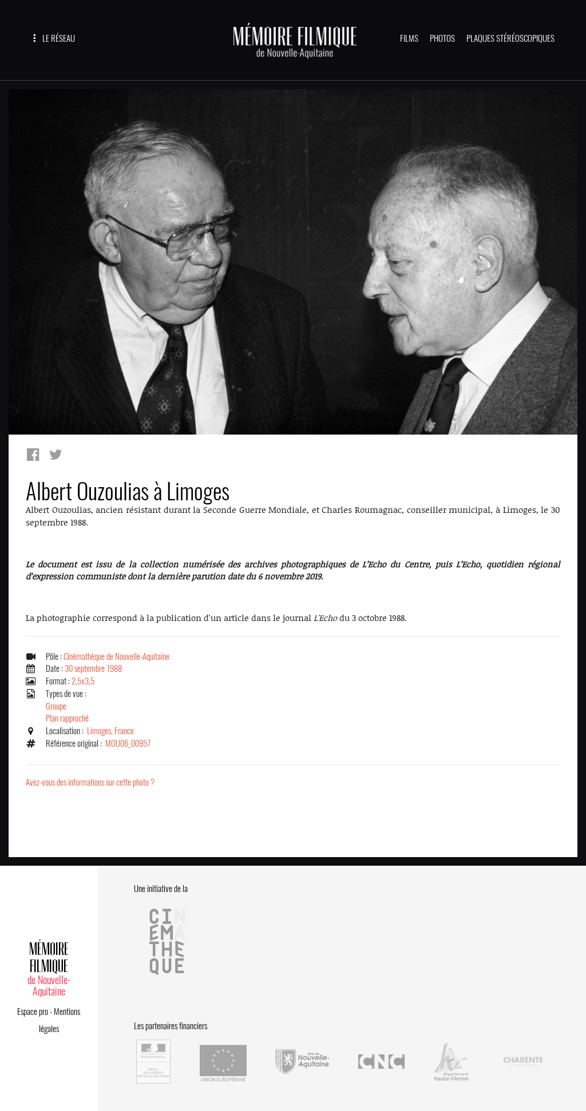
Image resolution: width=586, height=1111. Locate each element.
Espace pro (32, 1011)
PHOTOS (442, 38)
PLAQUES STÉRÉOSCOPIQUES (510, 38)
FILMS (409, 38)
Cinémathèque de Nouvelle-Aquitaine (116, 656)
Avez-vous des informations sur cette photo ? (90, 782)
